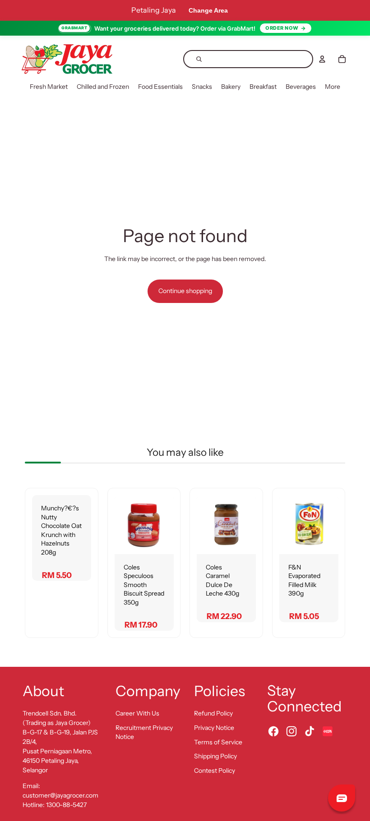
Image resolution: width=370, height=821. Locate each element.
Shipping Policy (215, 756)
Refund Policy (213, 713)
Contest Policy (214, 770)
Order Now (282, 28)
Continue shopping (185, 291)
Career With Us (137, 713)
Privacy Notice (214, 728)
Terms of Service (218, 742)
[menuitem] (49, 87)
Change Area (208, 10)
